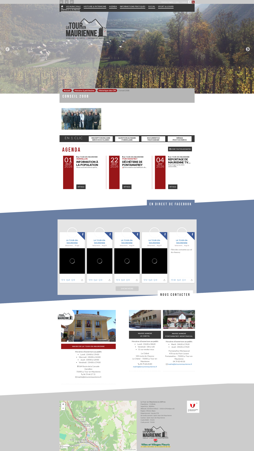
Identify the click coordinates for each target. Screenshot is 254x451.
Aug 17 (159, 245)
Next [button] (247, 48)
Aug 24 (131, 245)
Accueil (67, 90)
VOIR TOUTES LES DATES (181, 149)
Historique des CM (107, 90)
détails (81, 187)
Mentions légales (167, 2)
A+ (72, 2)
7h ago (77, 245)
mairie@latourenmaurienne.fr (145, 366)
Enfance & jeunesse (70, 10)
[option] (127, 49)
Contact (184, 2)
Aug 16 (186, 245)
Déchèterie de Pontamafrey (132, 163)
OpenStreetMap (132, 449)
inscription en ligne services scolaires (100, 139)
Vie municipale (73, 6)
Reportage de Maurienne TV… (179, 161)
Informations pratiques (132, 6)
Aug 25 (104, 245)
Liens (177, 2)
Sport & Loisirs (166, 6)
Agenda (113, 6)
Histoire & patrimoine (95, 6)
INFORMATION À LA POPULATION (87, 163)
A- (61, 2)
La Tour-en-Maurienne (72, 241)
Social (151, 6)
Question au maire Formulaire (127, 139)
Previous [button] (7, 48)
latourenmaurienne (69, 245)
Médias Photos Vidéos (180, 139)
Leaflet (125, 449)
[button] (63, 404)
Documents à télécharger (153, 139)
